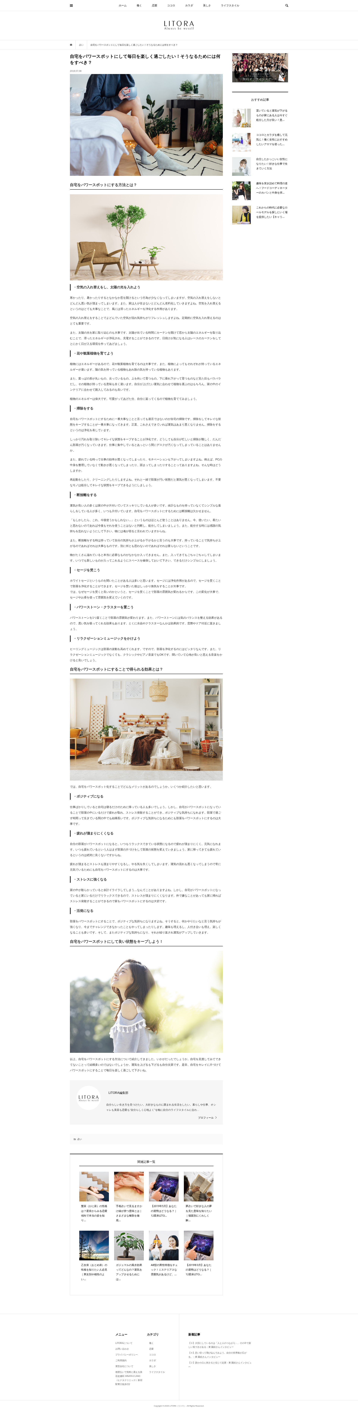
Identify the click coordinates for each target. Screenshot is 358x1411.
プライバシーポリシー (126, 1354)
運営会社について (124, 1366)
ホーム (123, 5)
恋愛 (154, 5)
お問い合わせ (122, 1349)
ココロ (171, 5)
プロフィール (206, 1117)
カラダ (189, 5)
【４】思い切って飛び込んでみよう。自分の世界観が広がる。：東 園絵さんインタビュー (217, 1355)
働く (139, 5)
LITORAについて (123, 1343)
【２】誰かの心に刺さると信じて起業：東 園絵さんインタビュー (220, 1364)
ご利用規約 (121, 1360)
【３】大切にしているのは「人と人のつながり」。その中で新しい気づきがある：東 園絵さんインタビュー (219, 1345)
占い (79, 1139)
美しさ (207, 5)
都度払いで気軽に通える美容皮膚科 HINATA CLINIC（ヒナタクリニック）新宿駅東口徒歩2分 (128, 1378)
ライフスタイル (230, 5)
